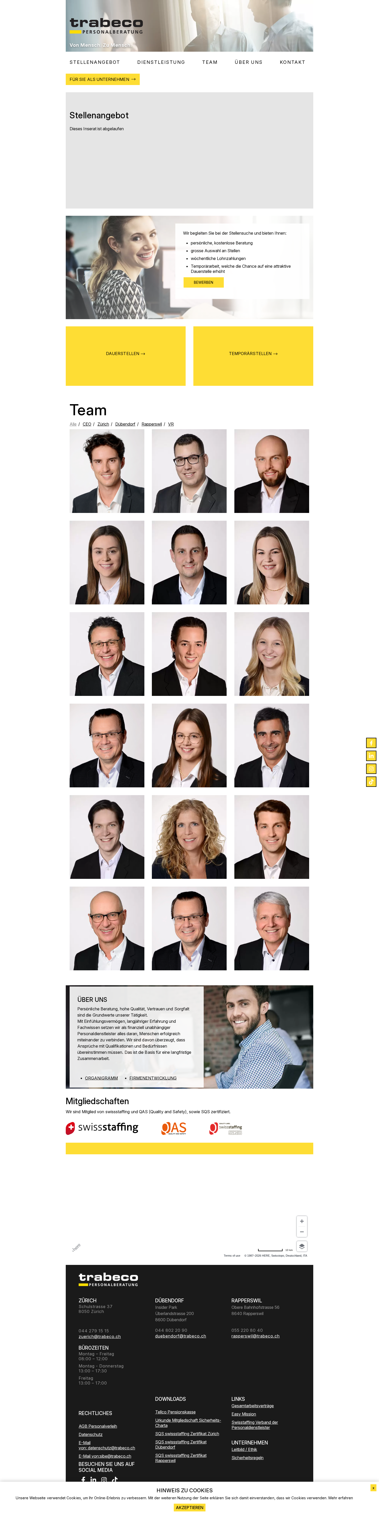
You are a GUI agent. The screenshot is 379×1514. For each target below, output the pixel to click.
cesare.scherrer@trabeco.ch (271, 846)
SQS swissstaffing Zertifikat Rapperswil (181, 1458)
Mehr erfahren (340, 1498)
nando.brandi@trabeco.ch (107, 670)
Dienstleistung (161, 62)
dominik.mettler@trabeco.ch (272, 485)
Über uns (249, 62)
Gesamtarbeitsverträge (253, 1405)
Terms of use (232, 1255)
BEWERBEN (203, 282)
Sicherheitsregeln (247, 1457)
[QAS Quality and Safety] (173, 1128)
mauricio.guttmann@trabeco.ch (107, 853)
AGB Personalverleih (98, 1426)
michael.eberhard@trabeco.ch (106, 757)
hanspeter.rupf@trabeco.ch (107, 938)
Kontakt (293, 62)
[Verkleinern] (302, 1232)
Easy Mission (244, 1414)
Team (210, 62)
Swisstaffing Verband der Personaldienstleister (255, 1425)
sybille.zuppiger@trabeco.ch (189, 853)
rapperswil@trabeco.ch (189, 757)
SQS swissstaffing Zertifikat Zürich (187, 1433)
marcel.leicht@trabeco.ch (189, 574)
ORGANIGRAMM (101, 1078)
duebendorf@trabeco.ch (272, 668)
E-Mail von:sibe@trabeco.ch (105, 1456)
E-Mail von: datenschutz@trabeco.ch (107, 1445)
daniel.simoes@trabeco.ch (189, 668)
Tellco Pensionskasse (175, 1412)
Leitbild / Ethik (244, 1449)
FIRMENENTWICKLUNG (153, 1078)
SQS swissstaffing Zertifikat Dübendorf (181, 1444)
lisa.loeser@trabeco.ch (107, 576)
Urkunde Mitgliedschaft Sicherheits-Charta (188, 1423)
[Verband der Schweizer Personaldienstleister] (102, 1128)
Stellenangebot (95, 62)
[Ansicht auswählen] (302, 1246)
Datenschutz (91, 1434)
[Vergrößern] (302, 1221)
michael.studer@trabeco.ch (189, 487)
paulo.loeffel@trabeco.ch (271, 761)
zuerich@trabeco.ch (272, 574)
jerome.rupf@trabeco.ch (107, 480)
